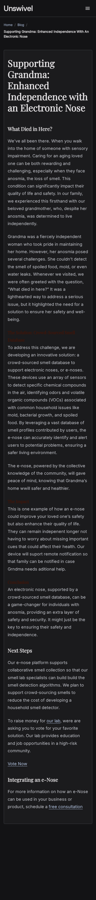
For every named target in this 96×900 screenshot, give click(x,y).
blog (20, 25)
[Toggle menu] (87, 8)
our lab (53, 720)
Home (8, 25)
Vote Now (17, 763)
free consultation (66, 806)
